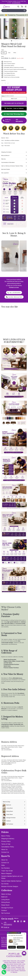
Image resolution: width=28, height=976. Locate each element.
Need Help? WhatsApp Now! (15, 114)
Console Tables (6, 970)
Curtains (13, 967)
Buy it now (14, 103)
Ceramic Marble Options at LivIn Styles (12, 877)
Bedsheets (18, 967)
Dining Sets (13, 960)
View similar (12, 947)
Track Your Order (7, 871)
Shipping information (6, 152)
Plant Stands (9, 964)
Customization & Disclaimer (8, 162)
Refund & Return (5, 155)
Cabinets (6, 962)
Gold (9, 52)
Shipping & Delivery (7, 838)
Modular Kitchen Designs (9, 886)
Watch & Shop (6, 894)
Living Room (5, 899)
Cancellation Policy (7, 847)
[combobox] (14, 10)
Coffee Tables (6, 960)
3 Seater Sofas (20, 968)
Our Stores (4, 884)
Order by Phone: (14, 120)
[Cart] (22, 6)
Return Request (6, 873)
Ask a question (5, 172)
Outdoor (4, 910)
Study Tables (20, 962)
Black (3, 52)
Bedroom (4, 897)
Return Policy (5, 836)
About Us (4, 849)
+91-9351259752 (16, 2)
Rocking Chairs (17, 964)
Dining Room (5, 902)
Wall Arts (15, 972)
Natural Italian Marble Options (11, 881)
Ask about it (20, 947)
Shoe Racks (22, 970)
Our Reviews (5, 868)
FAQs (3, 865)
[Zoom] (22, 37)
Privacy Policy (6, 841)
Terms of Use (5, 844)
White (14, 52)
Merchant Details (5, 169)
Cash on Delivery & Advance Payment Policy (12, 165)
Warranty (3, 159)
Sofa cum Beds (21, 960)
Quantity (3, 80)
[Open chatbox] (24, 953)
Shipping (3, 95)
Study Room (5, 905)
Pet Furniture (5, 913)
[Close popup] (25, 934)
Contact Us (5, 852)
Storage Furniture (7, 908)
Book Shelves (12, 962)
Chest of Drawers (11, 968)
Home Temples (15, 970)
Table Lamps (20, 965)
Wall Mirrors (14, 965)
